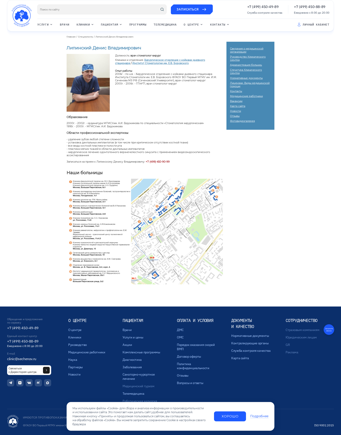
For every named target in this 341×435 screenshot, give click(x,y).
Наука (72, 360)
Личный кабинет (316, 24)
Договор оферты (189, 356)
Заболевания (132, 367)
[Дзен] (19, 382)
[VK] (29, 382)
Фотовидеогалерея (242, 121)
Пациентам (109, 24)
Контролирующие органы (250, 343)
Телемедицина (165, 24)
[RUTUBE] (38, 382)
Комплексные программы (141, 352)
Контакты (217, 24)
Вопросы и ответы (190, 383)
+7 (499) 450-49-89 (263, 6)
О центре (191, 24)
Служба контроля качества (250, 351)
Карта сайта (237, 106)
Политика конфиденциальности (193, 366)
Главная (71, 36)
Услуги (43, 24)
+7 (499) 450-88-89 (309, 6)
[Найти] (162, 9)
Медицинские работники (246, 96)
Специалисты (85, 36)
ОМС (180, 337)
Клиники (83, 24)
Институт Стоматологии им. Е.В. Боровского (160, 63)
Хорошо (230, 416)
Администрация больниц (246, 65)
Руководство (77, 345)
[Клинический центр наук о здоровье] (22, 15)
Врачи (64, 24)
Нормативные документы (246, 78)
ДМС (180, 330)
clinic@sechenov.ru (21, 359)
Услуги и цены (133, 337)
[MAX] (47, 382)
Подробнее (259, 416)
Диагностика (132, 360)
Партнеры (75, 367)
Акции (127, 345)
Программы (138, 24)
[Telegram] (10, 382)
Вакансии (236, 101)
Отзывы (235, 116)
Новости (235, 111)
